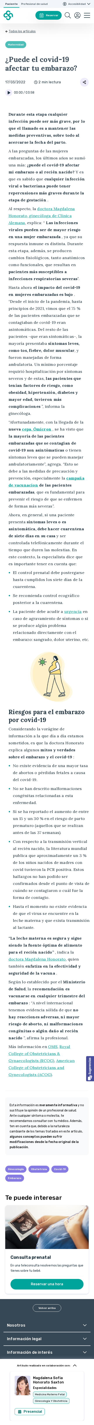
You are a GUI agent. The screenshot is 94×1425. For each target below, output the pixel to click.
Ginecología (16, 1169)
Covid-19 (60, 1169)
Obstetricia (39, 1169)
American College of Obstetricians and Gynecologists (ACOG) (42, 1067)
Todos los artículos (22, 31)
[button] (90, 1068)
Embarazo (14, 1178)
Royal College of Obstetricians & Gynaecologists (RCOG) (39, 1053)
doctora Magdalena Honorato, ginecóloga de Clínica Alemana (42, 215)
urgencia (73, 611)
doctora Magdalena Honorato (37, 959)
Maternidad (16, 44)
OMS (52, 1046)
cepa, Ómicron (36, 429)
